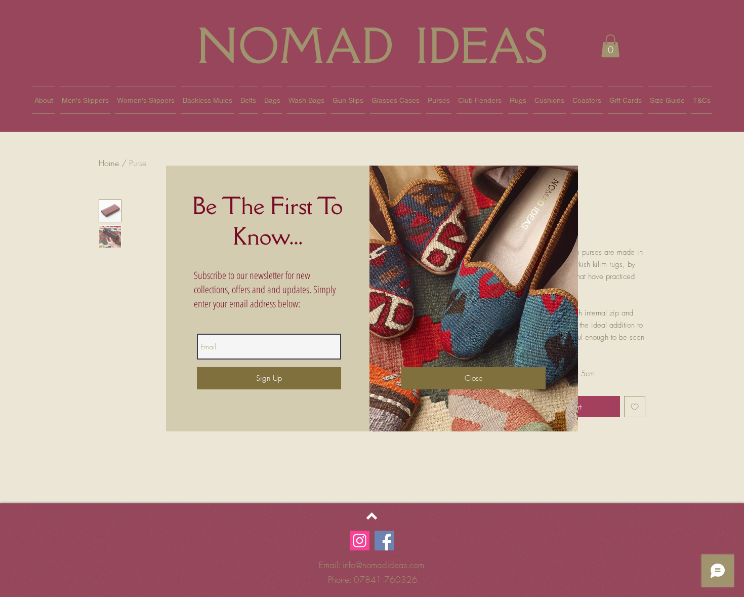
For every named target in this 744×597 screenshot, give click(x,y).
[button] (473, 378)
